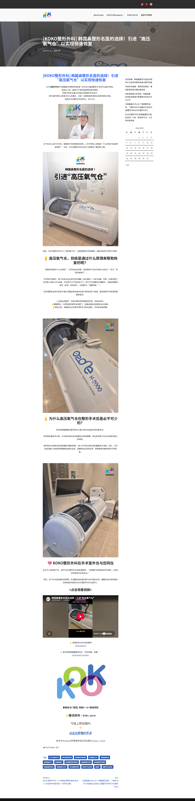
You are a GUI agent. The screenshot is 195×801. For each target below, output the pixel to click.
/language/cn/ (80, 645)
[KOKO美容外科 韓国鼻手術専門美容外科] (47, 15)
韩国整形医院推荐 (80, 757)
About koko (99, 15)
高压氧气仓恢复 (87, 767)
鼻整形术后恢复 (107, 767)
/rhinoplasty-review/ (80, 655)
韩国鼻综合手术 (61, 767)
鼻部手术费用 (146, 15)
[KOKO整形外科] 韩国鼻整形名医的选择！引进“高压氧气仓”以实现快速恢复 (138, 117)
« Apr (127, 164)
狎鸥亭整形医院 (67, 757)
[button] (123, 15)
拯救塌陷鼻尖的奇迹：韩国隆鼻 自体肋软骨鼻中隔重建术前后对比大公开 (138, 96)
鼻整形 (97, 767)
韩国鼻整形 (58, 762)
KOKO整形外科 (54, 757)
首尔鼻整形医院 (74, 767)
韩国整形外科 (93, 757)
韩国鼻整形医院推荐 (72, 762)
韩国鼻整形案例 (48, 767)
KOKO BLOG (132, 15)
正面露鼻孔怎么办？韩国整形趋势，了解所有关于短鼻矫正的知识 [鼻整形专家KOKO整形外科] (138, 107)
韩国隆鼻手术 (48, 762)
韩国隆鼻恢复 (105, 757)
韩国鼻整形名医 (86, 762)
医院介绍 (57, 50)
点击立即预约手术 (80, 733)
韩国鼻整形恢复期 (99, 762)
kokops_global (98, 740)
